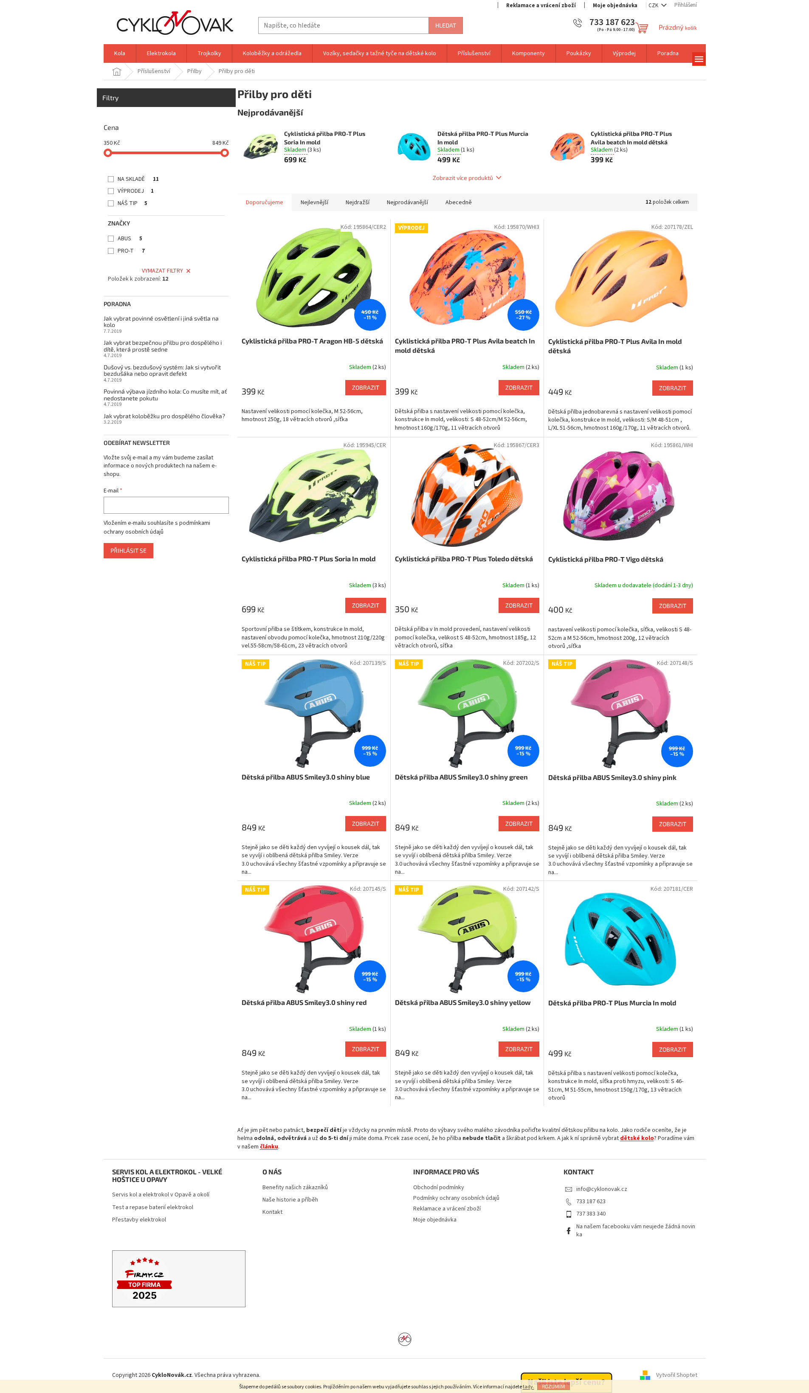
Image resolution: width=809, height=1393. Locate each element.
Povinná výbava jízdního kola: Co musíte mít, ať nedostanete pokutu (165, 394)
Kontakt (272, 1212)
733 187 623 (591, 1201)
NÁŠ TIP (132, 203)
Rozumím (553, 1386)
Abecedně (458, 202)
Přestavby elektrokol (139, 1220)
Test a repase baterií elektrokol (152, 1208)
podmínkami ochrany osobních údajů (157, 527)
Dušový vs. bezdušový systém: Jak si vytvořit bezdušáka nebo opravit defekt (162, 370)
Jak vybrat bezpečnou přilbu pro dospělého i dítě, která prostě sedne (163, 345)
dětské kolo (637, 1138)
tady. (528, 1386)
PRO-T (131, 251)
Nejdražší (357, 202)
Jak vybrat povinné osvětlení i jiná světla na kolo (161, 321)
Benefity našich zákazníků (295, 1188)
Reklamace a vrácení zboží (541, 5)
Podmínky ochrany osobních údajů (456, 1198)
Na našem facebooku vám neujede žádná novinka (635, 1230)
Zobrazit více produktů (463, 177)
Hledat (445, 25)
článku (269, 1147)
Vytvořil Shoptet (676, 1375)
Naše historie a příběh (290, 1200)
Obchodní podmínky (438, 1187)
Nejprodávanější (407, 202)
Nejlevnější (314, 202)
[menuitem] (120, 53)
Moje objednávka (615, 5)
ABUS (130, 238)
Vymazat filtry (162, 271)
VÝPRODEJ (136, 191)
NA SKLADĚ (138, 179)
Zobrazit (365, 387)
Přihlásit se (128, 550)
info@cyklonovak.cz (601, 1189)
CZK (654, 5)
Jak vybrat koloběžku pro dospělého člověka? (164, 416)
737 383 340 (591, 1214)
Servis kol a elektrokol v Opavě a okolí (160, 1195)
